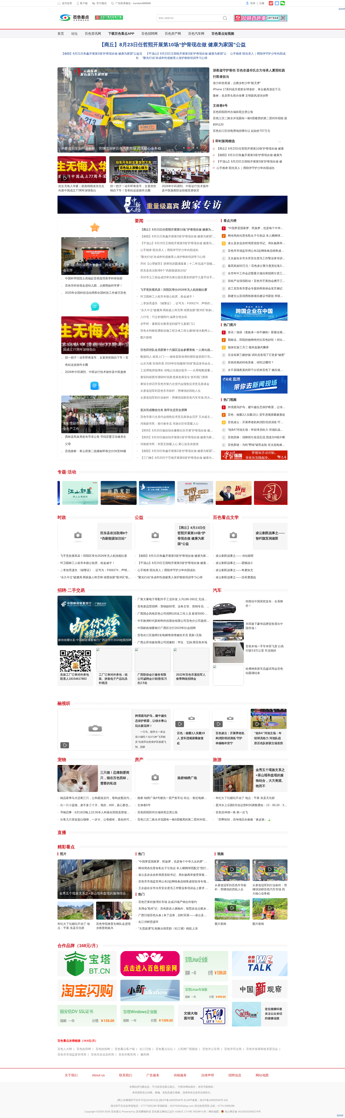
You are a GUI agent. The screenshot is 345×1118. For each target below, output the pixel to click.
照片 (63, 854)
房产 (139, 759)
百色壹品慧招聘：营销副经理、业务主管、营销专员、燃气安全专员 (180, 606)
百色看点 (116, 1111)
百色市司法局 (233, 1048)
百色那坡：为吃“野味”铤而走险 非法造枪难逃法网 (256, 444)
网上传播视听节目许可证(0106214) (138, 1100)
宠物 (62, 759)
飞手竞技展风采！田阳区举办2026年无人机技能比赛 (173, 289)
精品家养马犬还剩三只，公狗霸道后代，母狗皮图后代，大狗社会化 (103, 797)
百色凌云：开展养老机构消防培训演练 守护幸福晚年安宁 (256, 422)
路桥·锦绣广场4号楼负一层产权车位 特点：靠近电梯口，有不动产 (179, 797)
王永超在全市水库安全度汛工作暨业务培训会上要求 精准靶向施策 (173, 888)
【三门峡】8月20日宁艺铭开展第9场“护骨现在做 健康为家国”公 (180, 457)
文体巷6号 (220, 105)
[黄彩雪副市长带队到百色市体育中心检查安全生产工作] (95, 432)
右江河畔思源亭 (148, 921)
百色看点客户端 (125, 1048)
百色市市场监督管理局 (72, 1054)
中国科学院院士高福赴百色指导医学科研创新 (94, 278)
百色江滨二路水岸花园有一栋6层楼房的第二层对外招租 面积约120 (179, 819)
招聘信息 (234, 1075)
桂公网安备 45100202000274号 (243, 1111)
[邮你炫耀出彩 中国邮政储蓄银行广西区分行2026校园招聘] (95, 644)
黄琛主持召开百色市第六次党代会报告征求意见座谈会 (174, 383)
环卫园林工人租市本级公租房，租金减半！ (167, 296)
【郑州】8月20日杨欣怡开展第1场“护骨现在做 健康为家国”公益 (180, 437)
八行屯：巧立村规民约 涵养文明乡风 (163, 317)
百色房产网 (173, 33)
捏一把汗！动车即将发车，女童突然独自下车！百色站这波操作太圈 (96, 361)
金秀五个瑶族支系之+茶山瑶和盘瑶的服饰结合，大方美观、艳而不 (107, 893)
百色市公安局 (211, 1048)
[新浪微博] (271, 3)
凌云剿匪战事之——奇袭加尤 (234, 570)
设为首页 (67, 3)
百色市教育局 (127, 1054)
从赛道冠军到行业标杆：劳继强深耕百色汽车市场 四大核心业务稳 (111, 148)
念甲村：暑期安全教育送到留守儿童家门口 (167, 323)
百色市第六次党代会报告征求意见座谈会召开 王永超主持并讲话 (181, 416)
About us (98, 1075)
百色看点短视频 (222, 33)
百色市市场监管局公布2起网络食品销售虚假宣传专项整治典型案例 (256, 250)
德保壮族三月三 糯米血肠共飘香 (248, 347)
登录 (252, 3)
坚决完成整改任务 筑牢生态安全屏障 (163, 410)
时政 (62, 517)
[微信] (282, 2)
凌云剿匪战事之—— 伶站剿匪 (235, 555)
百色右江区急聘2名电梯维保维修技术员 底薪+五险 (169, 635)
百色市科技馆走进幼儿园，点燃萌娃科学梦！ (94, 285)
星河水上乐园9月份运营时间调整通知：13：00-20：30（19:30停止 (259, 805)
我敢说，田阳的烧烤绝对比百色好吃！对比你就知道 (256, 339)
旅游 (217, 759)
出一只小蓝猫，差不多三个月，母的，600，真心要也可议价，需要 (103, 805)
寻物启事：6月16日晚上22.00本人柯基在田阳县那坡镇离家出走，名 (103, 812)
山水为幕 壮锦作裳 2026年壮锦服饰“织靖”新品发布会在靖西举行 (181, 363)
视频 (220, 854)
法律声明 (207, 1075)
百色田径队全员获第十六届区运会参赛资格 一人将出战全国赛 (179, 349)
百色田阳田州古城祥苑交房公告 (233, 111)
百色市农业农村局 (102, 1054)
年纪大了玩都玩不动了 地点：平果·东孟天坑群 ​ (245, 797)
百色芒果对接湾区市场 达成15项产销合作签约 (167, 901)
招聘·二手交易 (71, 590)
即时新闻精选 (225, 141)
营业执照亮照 (202, 1105)
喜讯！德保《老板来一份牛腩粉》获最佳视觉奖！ (256, 332)
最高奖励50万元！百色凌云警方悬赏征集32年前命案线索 (256, 265)
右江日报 (145, 1048)
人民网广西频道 (188, 1048)
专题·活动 (67, 471)
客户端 (84, 3)
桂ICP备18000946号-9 (172, 1100)
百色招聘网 (149, 33)
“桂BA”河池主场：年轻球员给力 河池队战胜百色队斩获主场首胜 (256, 429)
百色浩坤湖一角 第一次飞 (232, 812)
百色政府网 (84, 1048)
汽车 (217, 590)
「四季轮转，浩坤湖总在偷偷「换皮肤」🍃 (243, 819)
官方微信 (101, 3)
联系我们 (125, 1075)
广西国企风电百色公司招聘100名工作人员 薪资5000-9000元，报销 (180, 613)
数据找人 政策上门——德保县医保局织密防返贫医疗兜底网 (178, 356)
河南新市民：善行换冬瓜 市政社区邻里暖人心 (169, 423)
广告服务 (152, 1075)
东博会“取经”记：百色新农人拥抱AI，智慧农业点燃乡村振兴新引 (173, 908)
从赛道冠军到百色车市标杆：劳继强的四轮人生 (170, 390)
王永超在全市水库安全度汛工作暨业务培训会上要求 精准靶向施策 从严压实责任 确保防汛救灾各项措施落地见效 (256, 258)
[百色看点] (75, 18)
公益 (139, 517)
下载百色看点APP (121, 33)
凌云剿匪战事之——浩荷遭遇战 (236, 577)
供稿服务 (180, 1075)
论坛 (74, 33)
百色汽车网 (196, 33)
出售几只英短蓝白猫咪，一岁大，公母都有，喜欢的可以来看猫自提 (103, 819)
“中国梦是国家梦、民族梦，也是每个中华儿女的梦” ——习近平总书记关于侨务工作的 (256, 228)
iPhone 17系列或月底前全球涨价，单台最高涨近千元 (247, 89)
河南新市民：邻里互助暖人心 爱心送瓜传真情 (169, 444)
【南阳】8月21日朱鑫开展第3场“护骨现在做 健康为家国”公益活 (101, 53)
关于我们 (71, 1075)
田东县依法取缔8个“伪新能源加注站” (163, 270)
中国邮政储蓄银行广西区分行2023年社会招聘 (166, 627)
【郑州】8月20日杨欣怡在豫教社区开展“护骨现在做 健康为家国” (181, 430)
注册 (261, 3)
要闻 (139, 220)
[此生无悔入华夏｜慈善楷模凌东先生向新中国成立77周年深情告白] (95, 353)
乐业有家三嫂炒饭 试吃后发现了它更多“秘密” (256, 354)
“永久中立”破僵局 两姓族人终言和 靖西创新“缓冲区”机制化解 (178, 310)
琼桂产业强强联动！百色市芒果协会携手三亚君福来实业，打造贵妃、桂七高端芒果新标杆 (256, 280)
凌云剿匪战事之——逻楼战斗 (234, 562)
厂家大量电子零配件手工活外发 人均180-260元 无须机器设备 (176, 599)
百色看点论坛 (164, 1048)
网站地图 (262, 1075)
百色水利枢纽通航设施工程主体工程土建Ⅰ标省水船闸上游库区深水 (182, 330)
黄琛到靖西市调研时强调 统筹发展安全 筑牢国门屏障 (174, 377)
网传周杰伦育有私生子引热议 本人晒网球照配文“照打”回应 (256, 235)
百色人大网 (65, 1048)
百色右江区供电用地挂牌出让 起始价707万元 (241, 130)
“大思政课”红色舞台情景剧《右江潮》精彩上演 (168, 928)
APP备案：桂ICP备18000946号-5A (207, 1100)
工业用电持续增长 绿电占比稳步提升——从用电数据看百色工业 (181, 370)
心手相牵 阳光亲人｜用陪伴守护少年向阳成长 (246, 167)
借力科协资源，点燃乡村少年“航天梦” (237, 83)
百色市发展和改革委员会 (262, 1048)
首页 (61, 33)
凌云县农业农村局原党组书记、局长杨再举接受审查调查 (256, 243)
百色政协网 (103, 1048)
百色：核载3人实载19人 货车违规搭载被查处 (256, 414)
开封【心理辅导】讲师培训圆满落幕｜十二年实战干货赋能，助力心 (183, 263)
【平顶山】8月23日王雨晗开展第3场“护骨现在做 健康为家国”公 (186, 53)
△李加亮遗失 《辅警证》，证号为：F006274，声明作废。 (178, 303)
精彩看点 (66, 846)
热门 (141, 854)
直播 (62, 832)
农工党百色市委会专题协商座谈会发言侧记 (255, 288)
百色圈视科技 (143, 1111)
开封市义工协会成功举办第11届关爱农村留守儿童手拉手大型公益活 (183, 277)
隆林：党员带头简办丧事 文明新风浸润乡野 (240, 95)
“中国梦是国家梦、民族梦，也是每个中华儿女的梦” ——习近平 (173, 861)
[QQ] (276, 3)
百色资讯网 (93, 33)
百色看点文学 (226, 517)
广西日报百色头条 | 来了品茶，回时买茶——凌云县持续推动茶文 (173, 915)
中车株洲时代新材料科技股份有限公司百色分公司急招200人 (175, 620)
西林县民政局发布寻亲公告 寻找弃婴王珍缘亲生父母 (95, 440)
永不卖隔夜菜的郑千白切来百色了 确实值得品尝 (256, 369)
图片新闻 (146, 337)
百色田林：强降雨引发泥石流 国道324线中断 (256, 437)
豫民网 (145, 1054)
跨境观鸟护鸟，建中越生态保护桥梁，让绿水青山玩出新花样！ (256, 407)
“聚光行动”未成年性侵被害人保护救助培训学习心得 (174, 57)
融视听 (64, 703)
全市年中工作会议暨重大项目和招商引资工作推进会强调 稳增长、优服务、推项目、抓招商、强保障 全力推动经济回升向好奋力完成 (256, 273)
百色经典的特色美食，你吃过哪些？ (251, 362)
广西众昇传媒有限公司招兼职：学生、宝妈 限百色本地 (172, 642)
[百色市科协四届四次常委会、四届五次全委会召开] (95, 273)
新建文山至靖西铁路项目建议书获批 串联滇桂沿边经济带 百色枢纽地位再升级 (256, 295)
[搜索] (224, 18)
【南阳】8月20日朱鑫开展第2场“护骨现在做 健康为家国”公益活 (180, 450)
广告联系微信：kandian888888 (133, 3)
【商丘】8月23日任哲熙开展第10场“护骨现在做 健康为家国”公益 (172, 44)
